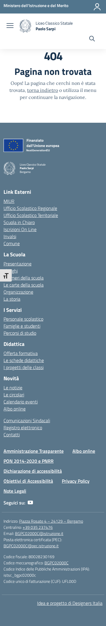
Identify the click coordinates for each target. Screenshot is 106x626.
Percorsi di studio (20, 332)
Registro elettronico (23, 427)
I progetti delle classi (24, 367)
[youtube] (30, 502)
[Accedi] (97, 7)
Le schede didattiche (24, 360)
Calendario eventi (21, 401)
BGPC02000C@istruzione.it (39, 533)
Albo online (15, 408)
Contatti (12, 434)
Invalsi (10, 236)
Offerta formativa (21, 353)
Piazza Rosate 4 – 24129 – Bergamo (51, 521)
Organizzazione (18, 291)
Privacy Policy (76, 480)
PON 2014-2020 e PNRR (29, 461)
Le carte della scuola (24, 284)
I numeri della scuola (24, 277)
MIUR (9, 201)
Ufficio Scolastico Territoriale (31, 215)
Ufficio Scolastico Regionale (30, 208)
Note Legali (15, 490)
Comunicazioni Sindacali (27, 420)
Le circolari (14, 394)
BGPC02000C (56, 563)
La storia (12, 298)
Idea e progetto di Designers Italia (69, 603)
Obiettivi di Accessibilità (28, 480)
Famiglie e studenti (22, 325)
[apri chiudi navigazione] (10, 26)
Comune (12, 243)
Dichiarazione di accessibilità (33, 470)
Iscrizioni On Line (20, 229)
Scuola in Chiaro (19, 222)
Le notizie (13, 387)
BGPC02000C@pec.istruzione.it (31, 546)
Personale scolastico (23, 318)
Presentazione (18, 263)
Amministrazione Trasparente (34, 451)
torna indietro (42, 90)
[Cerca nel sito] (92, 39)
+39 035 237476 (38, 527)
